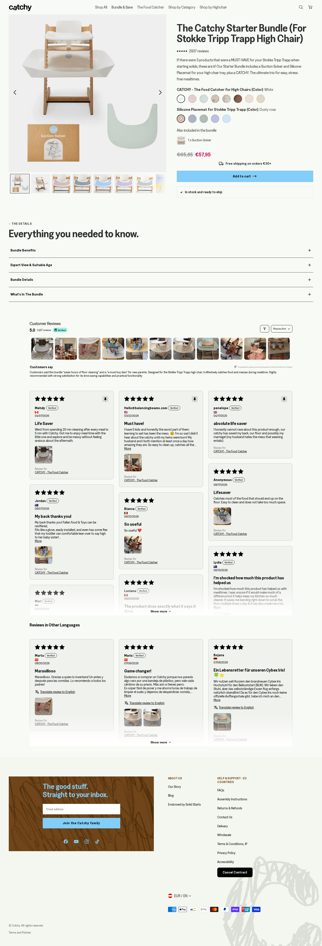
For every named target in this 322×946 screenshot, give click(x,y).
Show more (158, 611)
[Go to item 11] (279, 349)
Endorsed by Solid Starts (184, 804)
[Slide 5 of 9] (103, 183)
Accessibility (225, 862)
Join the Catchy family (81, 823)
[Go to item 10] (255, 349)
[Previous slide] (14, 93)
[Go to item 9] (231, 349)
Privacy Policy (226, 853)
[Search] (301, 7)
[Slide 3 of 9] (61, 183)
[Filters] (264, 328)
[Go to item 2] (66, 349)
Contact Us (224, 817)
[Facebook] (65, 841)
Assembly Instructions (232, 799)
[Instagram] (86, 841)
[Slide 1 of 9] (20, 183)
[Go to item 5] (137, 349)
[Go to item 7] (184, 349)
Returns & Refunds (229, 808)
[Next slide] (161, 93)
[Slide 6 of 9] (124, 183)
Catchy (16, 925)
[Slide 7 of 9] (144, 183)
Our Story (174, 787)
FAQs (220, 790)
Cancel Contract (235, 872)
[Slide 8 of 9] (165, 183)
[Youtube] (76, 841)
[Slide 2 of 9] (40, 183)
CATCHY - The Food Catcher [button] (51, 472)
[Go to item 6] (161, 349)
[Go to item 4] (113, 349)
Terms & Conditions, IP (232, 844)
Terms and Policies (20, 932)
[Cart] (310, 7)
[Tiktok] (97, 841)
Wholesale (224, 835)
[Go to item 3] (90, 349)
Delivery (222, 826)
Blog (171, 795)
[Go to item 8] (208, 349)
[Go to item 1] (42, 349)
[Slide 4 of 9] (82, 183)
